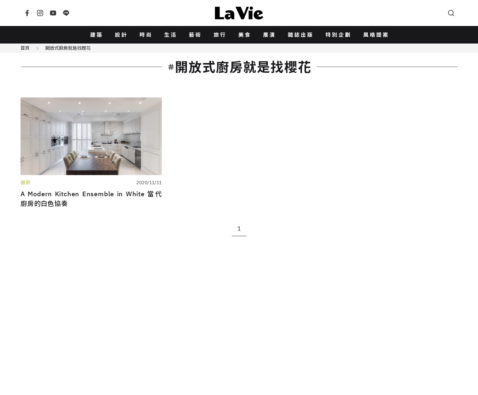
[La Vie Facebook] (26, 12)
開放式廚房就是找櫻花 (68, 48)
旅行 (220, 35)
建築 (96, 35)
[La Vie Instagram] (39, 12)
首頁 (25, 48)
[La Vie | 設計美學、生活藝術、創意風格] (239, 12)
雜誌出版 (301, 35)
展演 (269, 35)
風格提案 (376, 35)
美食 (244, 35)
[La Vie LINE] (66, 12)
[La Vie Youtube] (53, 12)
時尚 (146, 35)
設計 (121, 35)
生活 (170, 35)
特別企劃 (338, 35)
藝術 (195, 35)
